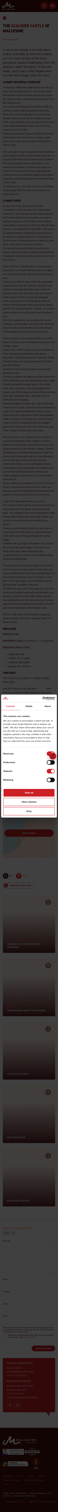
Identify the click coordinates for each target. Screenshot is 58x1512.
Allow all (29, 792)
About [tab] (47, 706)
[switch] (51, 762)
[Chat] (52, 756)
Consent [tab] (10, 706)
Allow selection (29, 802)
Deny (29, 811)
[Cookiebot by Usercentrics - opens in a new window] (42, 698)
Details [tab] (29, 706)
